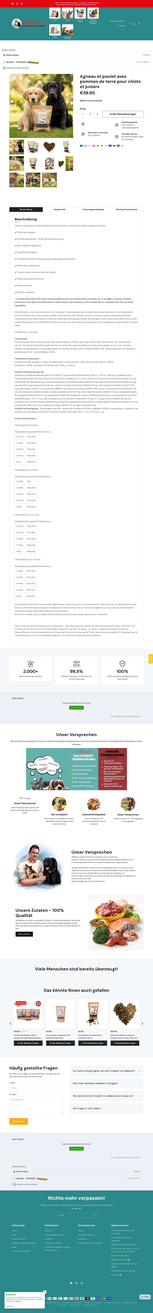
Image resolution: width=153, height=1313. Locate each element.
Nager (14, 1247)
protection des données (54, 1235)
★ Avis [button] (151, 659)
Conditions (49, 1239)
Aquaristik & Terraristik (21, 1251)
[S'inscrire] (95, 1215)
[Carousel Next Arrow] (142, 1023)
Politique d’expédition (129, 1302)
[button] (55, 14)
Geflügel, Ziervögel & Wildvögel (24, 1243)
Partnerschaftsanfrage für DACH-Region (124, 1265)
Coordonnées (62, 1305)
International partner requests (123, 1271)
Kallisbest (25, 1302)
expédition (82, 1239)
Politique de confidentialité (93, 1302)
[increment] (97, 114)
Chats (14, 1235)
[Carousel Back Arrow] (10, 1023)
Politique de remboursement (71, 1302)
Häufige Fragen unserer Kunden (124, 1244)
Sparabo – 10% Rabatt (22, 62)
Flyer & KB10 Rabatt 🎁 (120, 1256)
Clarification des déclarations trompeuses (123, 1232)
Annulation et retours (53, 1243)
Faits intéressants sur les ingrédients (121, 1239)
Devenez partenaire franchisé (90, 1243)
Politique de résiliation (90, 1305)
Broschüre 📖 (116, 1275)
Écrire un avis (76, 708)
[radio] (4, 55)
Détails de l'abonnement (18, 68)
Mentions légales (75, 1305)
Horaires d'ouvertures (86, 1235)
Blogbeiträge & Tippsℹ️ (120, 1260)
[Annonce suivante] (101, 3)
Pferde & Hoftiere (19, 1239)
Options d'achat (8, 50)
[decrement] (83, 114)
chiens (14, 1231)
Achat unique (12, 55)
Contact (81, 1231)
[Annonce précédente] (51, 3)
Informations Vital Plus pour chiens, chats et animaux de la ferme (125, 1250)
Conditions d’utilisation (112, 1302)
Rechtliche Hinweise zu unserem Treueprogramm (57, 1248)
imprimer (48, 1231)
